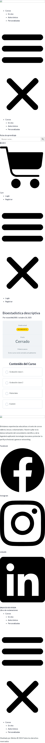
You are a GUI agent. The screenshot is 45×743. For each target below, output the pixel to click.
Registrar (9, 199)
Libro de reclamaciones (9, 610)
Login (7, 196)
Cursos (8, 11)
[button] (22, 71)
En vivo (10, 14)
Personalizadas (14, 21)
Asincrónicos (13, 17)
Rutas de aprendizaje (8, 135)
